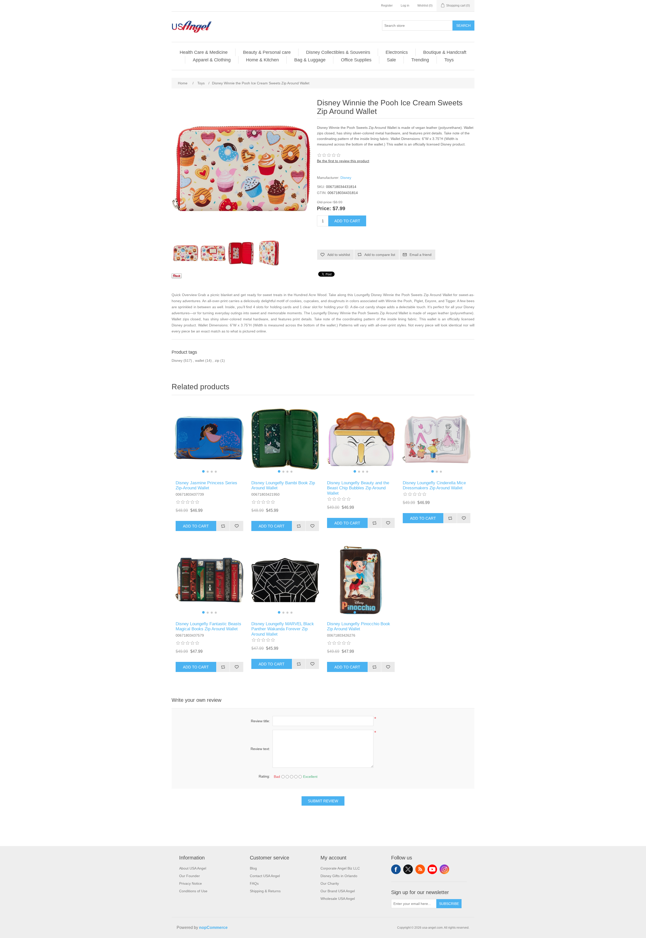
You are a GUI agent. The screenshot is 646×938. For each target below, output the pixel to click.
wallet (199, 360)
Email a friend (421, 255)
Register (387, 5)
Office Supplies (356, 59)
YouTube (432, 869)
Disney (345, 178)
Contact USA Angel (265, 876)
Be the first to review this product (343, 161)
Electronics (397, 52)
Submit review (323, 801)
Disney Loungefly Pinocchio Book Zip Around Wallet (358, 626)
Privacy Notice (190, 883)
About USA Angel (192, 868)
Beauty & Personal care (267, 52)
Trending (420, 59)
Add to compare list (379, 255)
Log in (405, 5)
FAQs (254, 883)
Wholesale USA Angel (337, 899)
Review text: (260, 749)
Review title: (260, 721)
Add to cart (347, 221)
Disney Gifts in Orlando (338, 876)
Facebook (396, 869)
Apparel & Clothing (212, 59)
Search (463, 25)
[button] (203, 471)
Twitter (408, 869)
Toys (449, 59)
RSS (420, 869)
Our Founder (189, 876)
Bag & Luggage (310, 59)
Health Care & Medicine (204, 52)
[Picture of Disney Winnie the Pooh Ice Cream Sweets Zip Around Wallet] (185, 253)
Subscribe (449, 904)
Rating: (264, 776)
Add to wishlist (338, 255)
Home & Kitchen (262, 59)
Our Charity (329, 883)
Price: (324, 208)
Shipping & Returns (265, 891)
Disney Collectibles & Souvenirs (338, 52)
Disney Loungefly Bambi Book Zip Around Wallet (283, 485)
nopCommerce (213, 927)
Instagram (444, 869)
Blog (253, 868)
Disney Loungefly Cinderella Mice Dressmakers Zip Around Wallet (434, 485)
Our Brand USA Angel (337, 891)
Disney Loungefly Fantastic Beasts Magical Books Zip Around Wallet (208, 626)
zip (217, 360)
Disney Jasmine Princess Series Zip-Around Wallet (206, 485)
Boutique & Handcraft (444, 52)
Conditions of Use (193, 891)
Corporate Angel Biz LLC (340, 868)
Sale (391, 59)
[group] (209, 439)
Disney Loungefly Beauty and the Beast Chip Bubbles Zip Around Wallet (358, 488)
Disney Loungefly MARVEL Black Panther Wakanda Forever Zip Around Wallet (282, 629)
